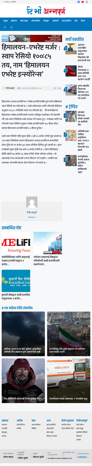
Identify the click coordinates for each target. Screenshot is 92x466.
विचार (83, 20)
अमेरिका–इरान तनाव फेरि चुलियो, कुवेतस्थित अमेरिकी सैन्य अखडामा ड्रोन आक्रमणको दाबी (22, 350)
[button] (5, 27)
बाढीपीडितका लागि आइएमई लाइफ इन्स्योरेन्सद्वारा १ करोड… (16, 261)
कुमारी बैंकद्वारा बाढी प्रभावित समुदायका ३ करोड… (16, 297)
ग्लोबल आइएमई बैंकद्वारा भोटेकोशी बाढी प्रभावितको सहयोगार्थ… (47, 261)
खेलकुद (46, 20)
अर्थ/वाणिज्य (35, 20)
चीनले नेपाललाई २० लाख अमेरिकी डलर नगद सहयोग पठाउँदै (84, 73)
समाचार (14, 20)
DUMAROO (82, 457)
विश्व (76, 20)
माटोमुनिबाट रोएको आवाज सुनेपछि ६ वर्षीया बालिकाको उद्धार (83, 164)
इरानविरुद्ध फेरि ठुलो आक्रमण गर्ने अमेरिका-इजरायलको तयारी (67, 350)
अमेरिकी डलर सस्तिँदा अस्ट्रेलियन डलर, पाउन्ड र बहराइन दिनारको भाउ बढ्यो (83, 140)
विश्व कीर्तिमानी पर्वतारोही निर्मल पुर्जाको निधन (23, 399)
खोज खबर (24, 20)
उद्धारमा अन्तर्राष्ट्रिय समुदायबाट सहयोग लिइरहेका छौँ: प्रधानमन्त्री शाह (84, 52)
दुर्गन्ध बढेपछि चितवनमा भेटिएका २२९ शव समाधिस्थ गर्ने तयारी (83, 92)
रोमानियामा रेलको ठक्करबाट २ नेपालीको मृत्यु (68, 399)
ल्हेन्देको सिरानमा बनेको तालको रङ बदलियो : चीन (83, 118)
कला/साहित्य (66, 20)
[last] (32, 39)
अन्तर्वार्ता (55, 20)
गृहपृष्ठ (5, 20)
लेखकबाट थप (32, 217)
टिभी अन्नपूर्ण (10, 88)
